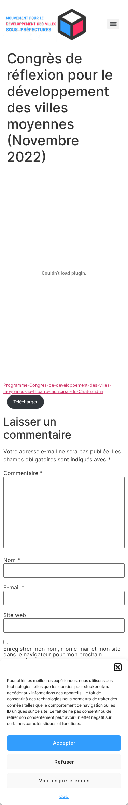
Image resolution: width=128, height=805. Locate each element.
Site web (14, 615)
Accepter (64, 743)
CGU (64, 796)
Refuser (64, 762)
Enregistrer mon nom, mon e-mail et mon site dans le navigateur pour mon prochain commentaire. (61, 654)
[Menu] (113, 24)
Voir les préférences (64, 781)
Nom (11, 560)
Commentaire (23, 473)
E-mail (13, 587)
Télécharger (25, 401)
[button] (117, 667)
